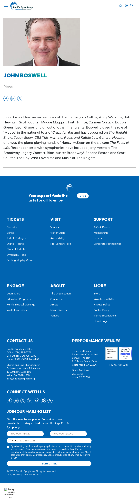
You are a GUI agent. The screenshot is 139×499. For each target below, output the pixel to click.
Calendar (12, 227)
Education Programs (19, 299)
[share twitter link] (19, 98)
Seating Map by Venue (20, 260)
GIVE (83, 195)
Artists (54, 304)
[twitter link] (22, 400)
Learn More (13, 293)
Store (97, 293)
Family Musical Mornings (21, 304)
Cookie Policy (101, 310)
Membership (101, 232)
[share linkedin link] (12, 98)
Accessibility (57, 238)
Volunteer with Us (104, 299)
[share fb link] (5, 98)
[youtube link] (36, 400)
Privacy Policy (102, 304)
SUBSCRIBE (49, 463)
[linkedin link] (29, 400)
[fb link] (9, 400)
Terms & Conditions (105, 315)
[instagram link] (16, 400)
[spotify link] (43, 400)
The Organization (60, 293)
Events (98, 238)
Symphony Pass (16, 254)
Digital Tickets (15, 243)
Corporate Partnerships (107, 243)
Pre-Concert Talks (61, 243)
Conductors (57, 299)
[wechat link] (50, 400)
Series (10, 232)
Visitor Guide (57, 232)
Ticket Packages (16, 238)
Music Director (58, 310)
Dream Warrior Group (32, 474)
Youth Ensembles (17, 310)
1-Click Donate (102, 227)
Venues (54, 227)
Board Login (101, 321)
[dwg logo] (69, 188)
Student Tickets (16, 249)
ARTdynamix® (13, 474)
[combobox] (12, 440)
